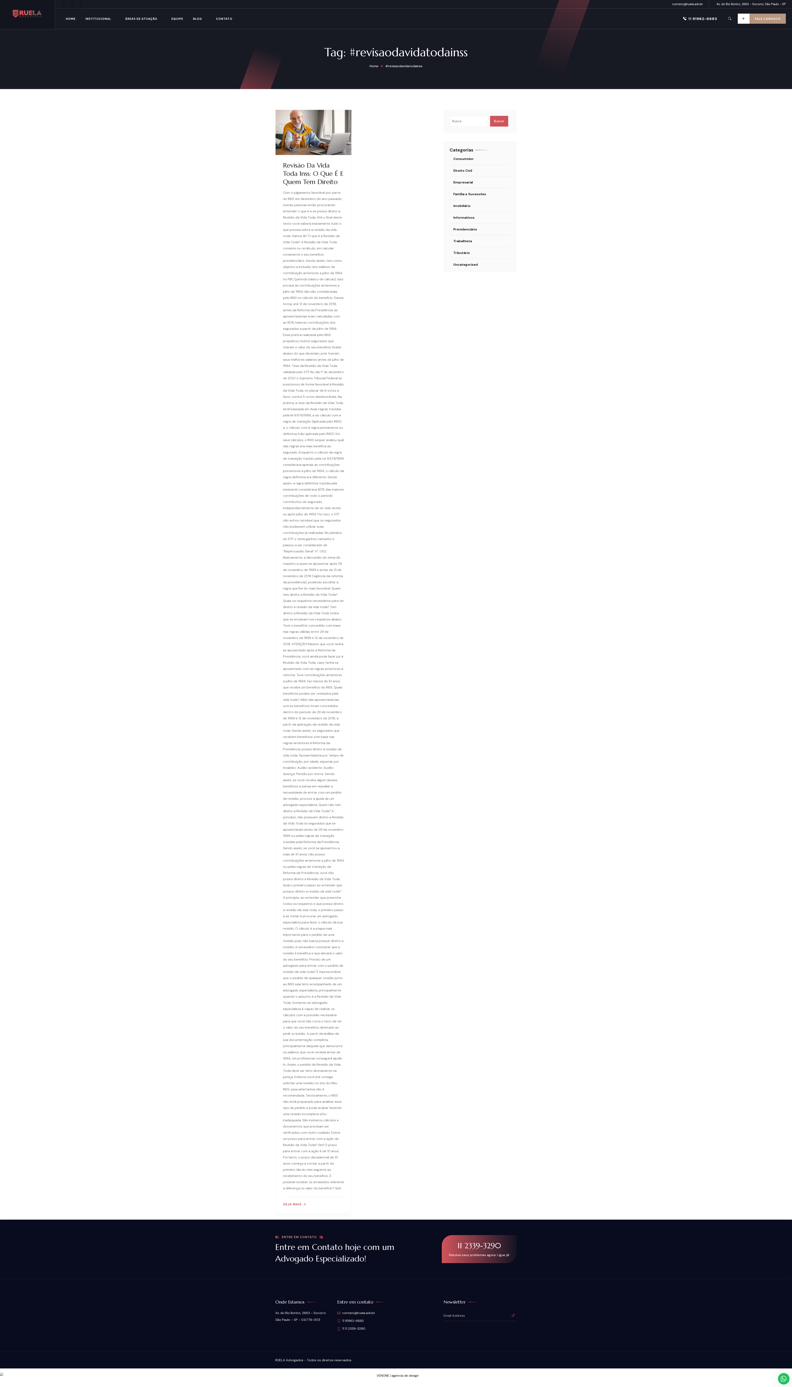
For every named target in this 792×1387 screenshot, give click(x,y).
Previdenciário (465, 229)
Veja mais (292, 1204)
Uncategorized (465, 264)
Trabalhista (462, 241)
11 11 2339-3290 (353, 1328)
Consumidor (463, 159)
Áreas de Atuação (141, 19)
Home (70, 19)
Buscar (499, 121)
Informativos (464, 217)
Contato (224, 19)
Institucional (98, 19)
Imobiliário (461, 206)
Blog (197, 19)
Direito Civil (462, 170)
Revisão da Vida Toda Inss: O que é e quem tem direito (313, 173)
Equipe (177, 19)
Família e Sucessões (469, 194)
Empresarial (463, 182)
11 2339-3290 (479, 1245)
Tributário (461, 253)
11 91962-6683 (702, 18)
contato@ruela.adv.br (687, 4)
